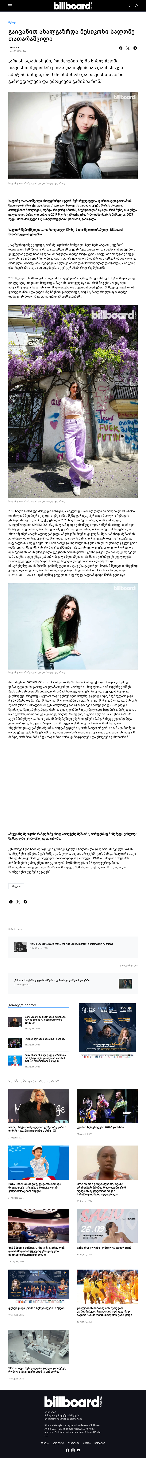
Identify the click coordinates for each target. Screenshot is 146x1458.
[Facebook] (67, 1450)
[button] (10, 5)
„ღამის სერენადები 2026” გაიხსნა (45, 1038)
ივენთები (73, 1442)
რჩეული (16, 886)
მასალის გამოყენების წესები (61, 1415)
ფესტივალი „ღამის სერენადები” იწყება (36, 1308)
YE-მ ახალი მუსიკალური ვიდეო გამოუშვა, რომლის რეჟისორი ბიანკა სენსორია (37, 1370)
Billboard (14, 47)
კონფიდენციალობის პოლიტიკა (63, 1419)
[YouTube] (78, 1450)
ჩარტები (99, 1442)
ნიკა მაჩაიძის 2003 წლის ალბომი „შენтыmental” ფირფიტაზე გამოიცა (71, 943)
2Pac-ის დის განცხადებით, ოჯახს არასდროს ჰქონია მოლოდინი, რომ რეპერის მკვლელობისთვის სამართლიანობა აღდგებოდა (101, 1189)
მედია (87, 1442)
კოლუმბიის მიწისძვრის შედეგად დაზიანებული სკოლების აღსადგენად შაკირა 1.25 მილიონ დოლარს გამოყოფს (104, 1311)
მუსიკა (12, 22)
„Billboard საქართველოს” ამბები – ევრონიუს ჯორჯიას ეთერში (52, 980)
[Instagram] (73, 1450)
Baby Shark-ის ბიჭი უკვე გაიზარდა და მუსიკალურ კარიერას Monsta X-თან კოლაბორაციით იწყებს (45, 1058)
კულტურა (58, 1442)
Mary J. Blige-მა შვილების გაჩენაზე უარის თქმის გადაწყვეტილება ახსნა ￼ (45, 1019)
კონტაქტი (50, 1412)
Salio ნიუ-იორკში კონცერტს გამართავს (104, 1247)
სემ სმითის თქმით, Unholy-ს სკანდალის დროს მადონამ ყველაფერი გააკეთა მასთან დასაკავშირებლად (36, 1251)
